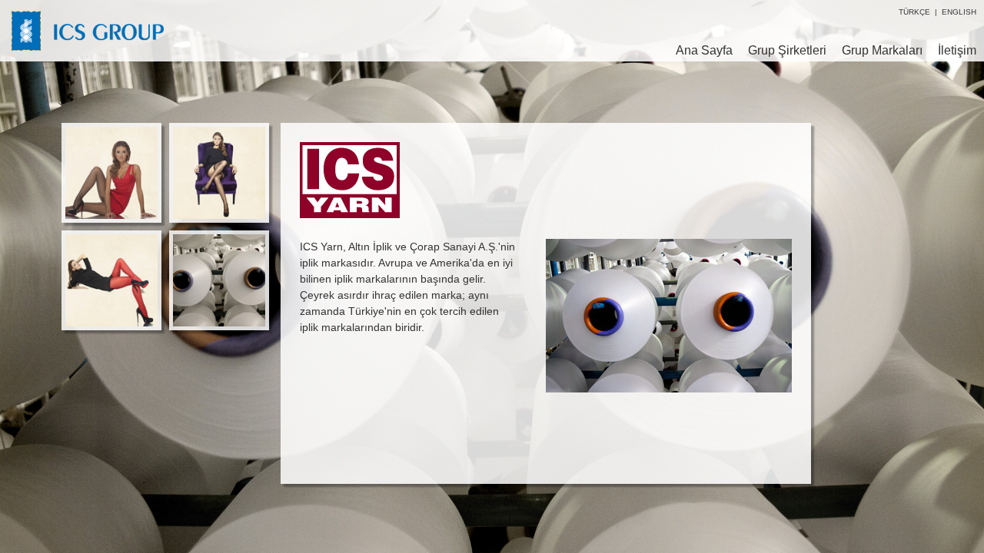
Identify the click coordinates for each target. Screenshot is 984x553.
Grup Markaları (882, 50)
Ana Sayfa (704, 50)
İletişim (957, 50)
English (959, 12)
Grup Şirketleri (787, 50)
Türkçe (914, 12)
